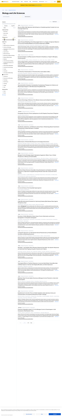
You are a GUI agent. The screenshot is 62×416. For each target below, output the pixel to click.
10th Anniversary (35, 1)
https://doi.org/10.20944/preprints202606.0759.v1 (25, 287)
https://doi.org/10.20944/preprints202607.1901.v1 (25, 121)
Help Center (26, 1)
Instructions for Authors (15, 1)
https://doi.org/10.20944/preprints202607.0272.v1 (25, 182)
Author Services (41, 1)
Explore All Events (38, 5)
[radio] (8, 31)
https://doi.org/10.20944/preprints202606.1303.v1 (25, 227)
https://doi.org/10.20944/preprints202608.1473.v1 (25, 36)
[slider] (4, 39)
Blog (30, 1)
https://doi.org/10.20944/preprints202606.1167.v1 (25, 242)
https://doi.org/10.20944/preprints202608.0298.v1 (25, 79)
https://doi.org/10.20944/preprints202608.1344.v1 (25, 51)
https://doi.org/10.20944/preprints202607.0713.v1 (25, 164)
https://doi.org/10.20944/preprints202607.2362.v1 (25, 94)
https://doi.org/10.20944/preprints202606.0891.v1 (25, 272)
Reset (14, 37)
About (22, 1)
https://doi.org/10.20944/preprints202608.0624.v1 (25, 66)
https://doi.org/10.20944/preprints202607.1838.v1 (25, 136)
